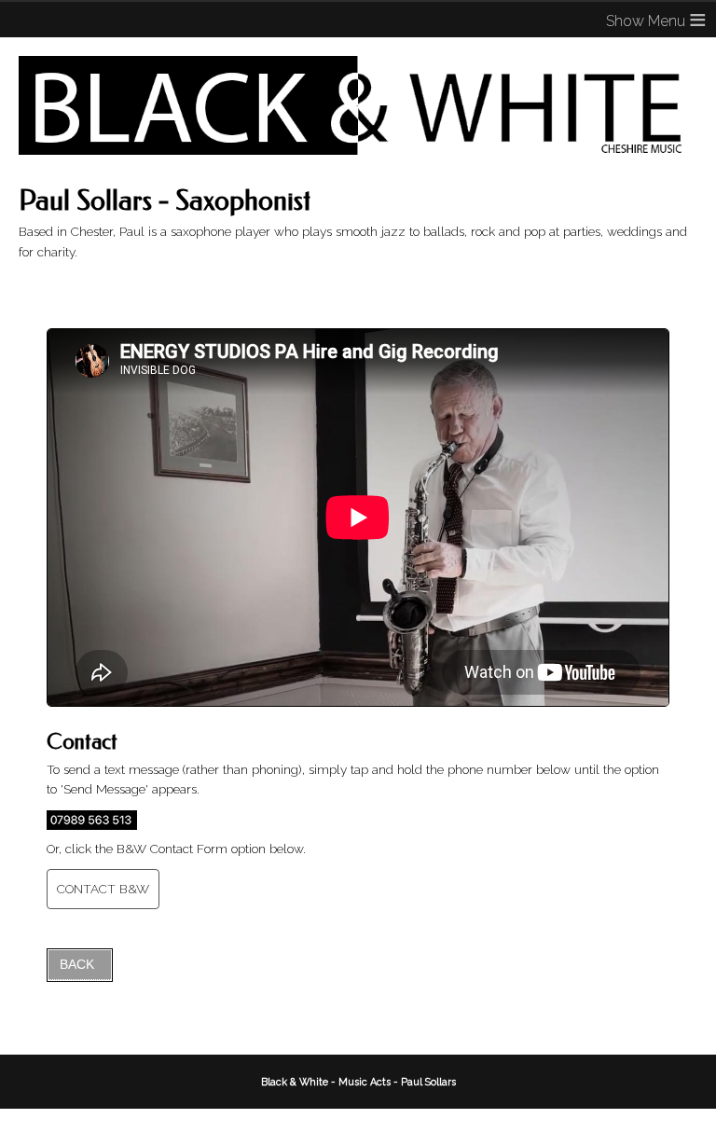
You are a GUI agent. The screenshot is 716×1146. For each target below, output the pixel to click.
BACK (77, 965)
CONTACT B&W (103, 888)
